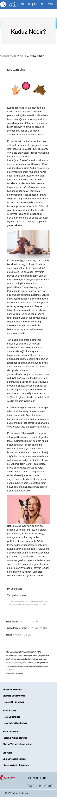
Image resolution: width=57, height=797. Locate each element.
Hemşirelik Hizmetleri (13, 702)
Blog (14, 56)
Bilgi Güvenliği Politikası (14, 759)
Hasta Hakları (9, 710)
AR (28, 4)
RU (35, 4)
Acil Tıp (23, 56)
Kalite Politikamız (11, 731)
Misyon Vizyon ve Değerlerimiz (18, 744)
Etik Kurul (7, 753)
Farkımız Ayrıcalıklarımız (15, 738)
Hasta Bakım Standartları (15, 723)
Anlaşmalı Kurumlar (12, 689)
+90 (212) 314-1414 (37, 778)
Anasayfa (4, 56)
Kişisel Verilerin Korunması (16, 765)
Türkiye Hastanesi (19, 793)
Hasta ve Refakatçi (11, 717)
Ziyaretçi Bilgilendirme (14, 696)
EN (22, 4)
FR (42, 4)
